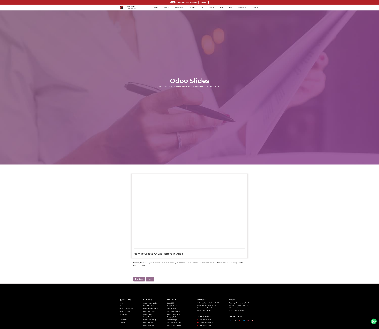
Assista (211, 7)
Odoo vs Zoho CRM (174, 325)
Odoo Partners (125, 311)
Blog (230, 7)
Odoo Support (148, 314)
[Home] (128, 7)
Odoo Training (148, 322)
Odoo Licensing (148, 325)
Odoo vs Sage (172, 320)
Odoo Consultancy (149, 320)
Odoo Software (172, 306)
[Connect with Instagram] (248, 320)
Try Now (203, 2)
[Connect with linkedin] (244, 320)
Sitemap (122, 322)
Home (156, 7)
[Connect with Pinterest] (239, 320)
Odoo (121, 303)
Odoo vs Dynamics (173, 311)
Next (150, 279)
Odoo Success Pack (126, 309)
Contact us (123, 314)
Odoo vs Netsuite (173, 317)
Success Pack (179, 7)
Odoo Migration (148, 317)
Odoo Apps (123, 306)
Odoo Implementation (150, 309)
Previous (139, 279)
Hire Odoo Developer (150, 306)
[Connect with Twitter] (235, 320)
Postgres (192, 7)
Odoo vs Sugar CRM (174, 322)
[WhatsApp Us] (374, 321)
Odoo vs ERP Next (173, 314)
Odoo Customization (150, 303)
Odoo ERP (170, 303)
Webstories (123, 320)
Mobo (221, 7)
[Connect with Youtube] (252, 320)
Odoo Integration (149, 311)
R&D (202, 7)
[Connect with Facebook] (231, 320)
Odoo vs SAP (171, 309)
